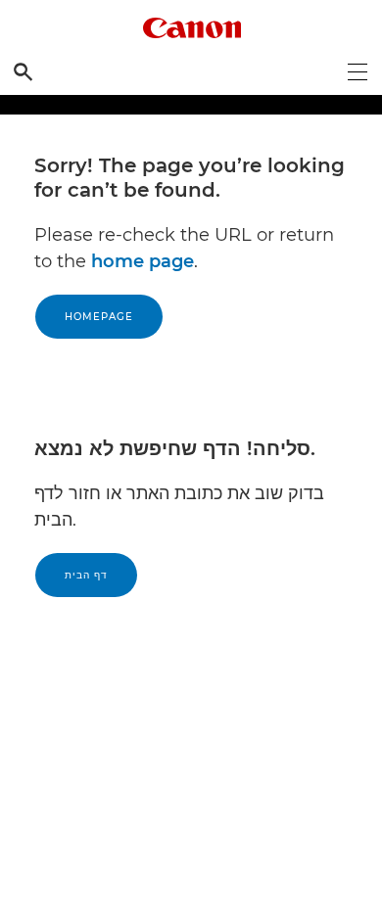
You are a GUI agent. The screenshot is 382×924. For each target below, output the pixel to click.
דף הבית (86, 575)
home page (142, 261)
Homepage (99, 316)
